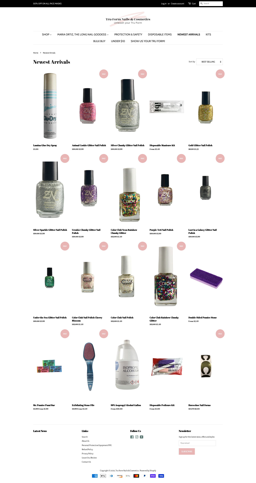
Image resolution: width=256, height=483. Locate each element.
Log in (164, 3)
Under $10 (118, 41)
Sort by (192, 62)
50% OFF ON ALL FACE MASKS (47, 3)
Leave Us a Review (89, 458)
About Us (85, 441)
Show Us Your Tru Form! (148, 41)
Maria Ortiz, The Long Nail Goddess (82, 34)
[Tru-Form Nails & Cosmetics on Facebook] (132, 438)
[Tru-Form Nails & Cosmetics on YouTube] (141, 438)
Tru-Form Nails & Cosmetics (127, 471)
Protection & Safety (128, 34)
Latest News (40, 431)
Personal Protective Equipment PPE (97, 445)
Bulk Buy (99, 41)
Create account (177, 3)
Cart (194, 3)
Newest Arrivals (188, 34)
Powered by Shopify (148, 471)
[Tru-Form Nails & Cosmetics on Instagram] (136, 438)
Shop (46, 34)
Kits (208, 34)
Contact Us (86, 462)
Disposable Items (160, 34)
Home (35, 53)
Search (85, 437)
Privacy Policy (87, 453)
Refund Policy (87, 449)
